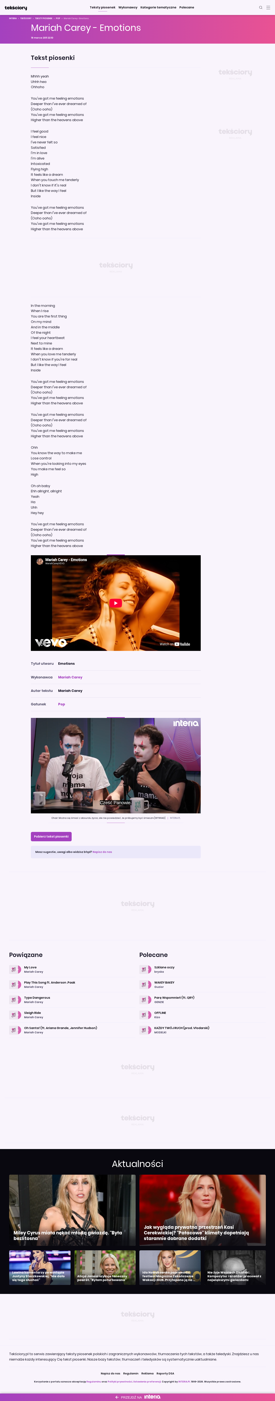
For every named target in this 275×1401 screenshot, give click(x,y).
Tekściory (25, 18)
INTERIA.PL (184, 1381)
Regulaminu (93, 1381)
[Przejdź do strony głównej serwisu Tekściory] (15, 7)
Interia (13, 18)
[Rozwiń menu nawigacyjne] (268, 7)
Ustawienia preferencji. (147, 1381)
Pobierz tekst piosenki (51, 836)
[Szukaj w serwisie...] (261, 7)
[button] (102, 7)
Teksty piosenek (43, 18)
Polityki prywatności (120, 1381)
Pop (58, 18)
